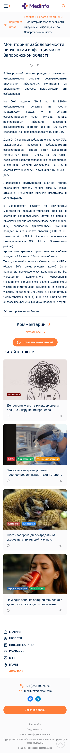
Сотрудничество (35, 729)
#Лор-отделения (25, 459)
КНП (12, 658)
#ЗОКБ (11, 459)
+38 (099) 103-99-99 (37, 686)
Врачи (13, 664)
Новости (15, 638)
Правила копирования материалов (35, 748)
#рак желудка (37, 588)
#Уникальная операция (47, 459)
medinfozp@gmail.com (38, 691)
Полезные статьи (21, 645)
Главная (29, 17)
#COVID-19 (16, 671)
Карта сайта (35, 724)
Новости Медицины (50, 17)
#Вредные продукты (17, 588)
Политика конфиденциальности (35, 734)
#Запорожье (29, 524)
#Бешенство (14, 524)
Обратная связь (35, 709)
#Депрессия (14, 395)
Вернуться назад (15, 24)
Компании (16, 651)
